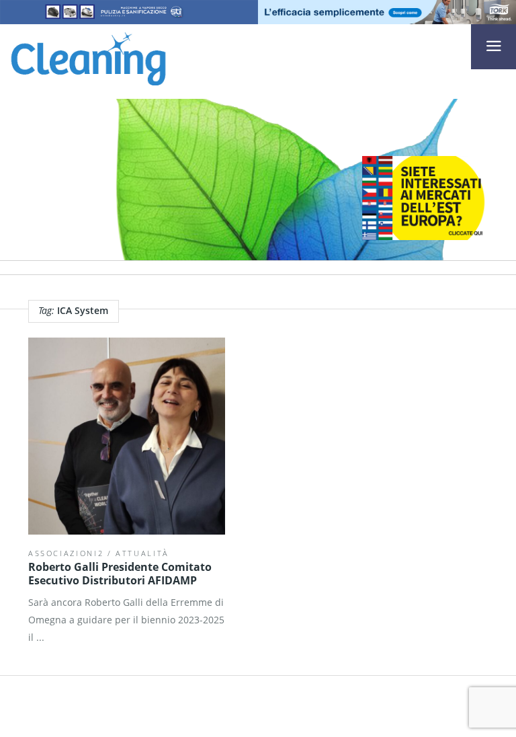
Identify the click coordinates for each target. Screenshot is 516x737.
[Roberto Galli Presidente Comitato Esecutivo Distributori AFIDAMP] (126, 436)
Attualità (142, 553)
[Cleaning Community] (88, 56)
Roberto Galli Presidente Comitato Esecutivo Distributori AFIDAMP (120, 573)
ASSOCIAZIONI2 (65, 553)
